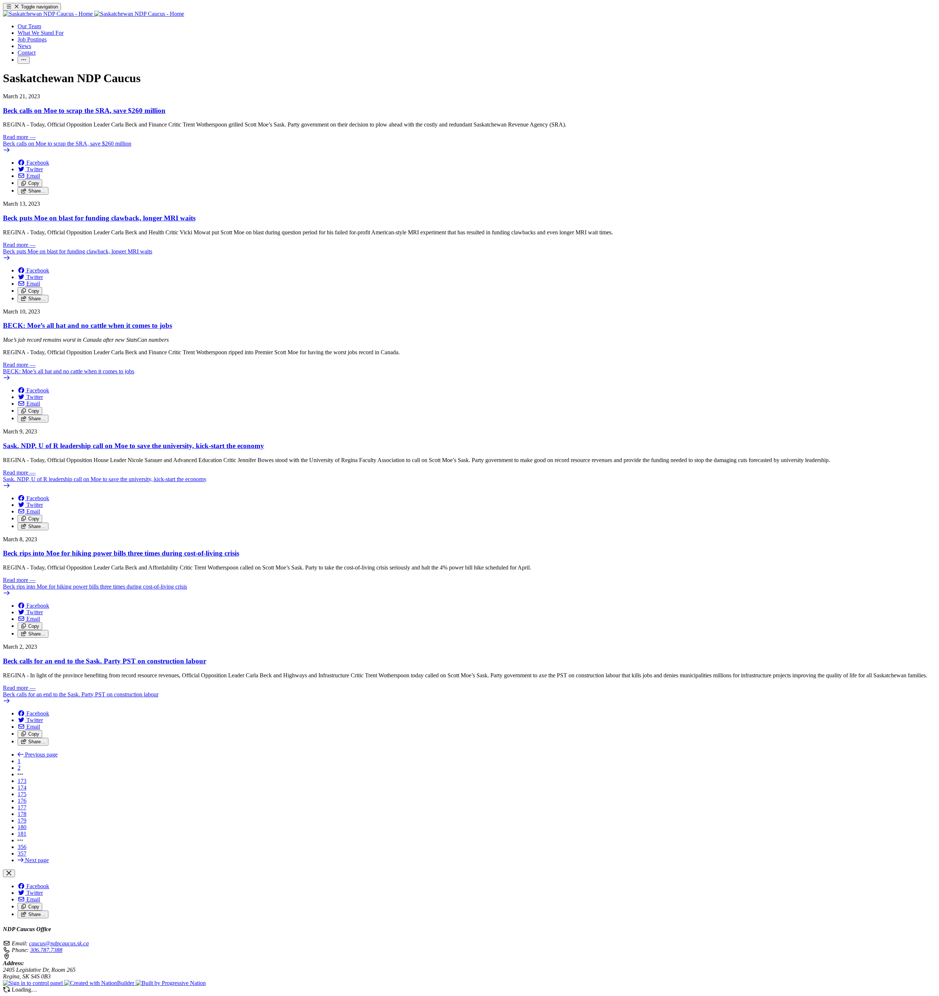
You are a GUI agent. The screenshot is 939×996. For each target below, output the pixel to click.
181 (22, 834)
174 (22, 787)
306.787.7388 (46, 950)
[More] (24, 60)
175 (22, 794)
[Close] (9, 873)
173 (22, 781)
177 (22, 807)
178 (22, 814)
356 (22, 847)
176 (22, 801)
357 (22, 853)
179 (22, 820)
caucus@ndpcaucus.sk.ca (59, 943)
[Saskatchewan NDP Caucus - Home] (93, 14)
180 (22, 827)
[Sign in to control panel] (33, 983)
